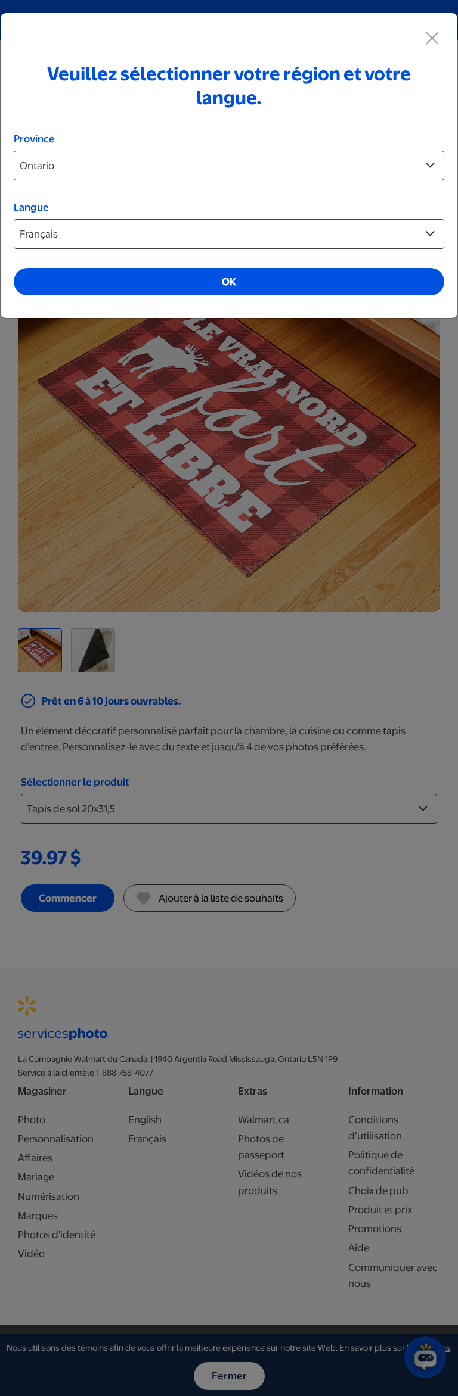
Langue (31, 207)
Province (34, 139)
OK (229, 282)
